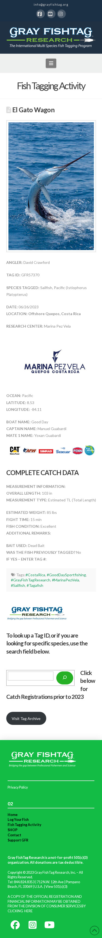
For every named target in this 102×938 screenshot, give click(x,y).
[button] (51, 63)
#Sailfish (18, 585)
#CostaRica (35, 574)
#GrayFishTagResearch (30, 580)
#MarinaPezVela (65, 580)
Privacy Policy (18, 787)
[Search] (64, 677)
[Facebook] (40, 13)
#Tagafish (35, 585)
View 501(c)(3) (56, 887)
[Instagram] (61, 13)
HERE (28, 911)
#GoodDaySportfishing (66, 574)
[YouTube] (51, 13)
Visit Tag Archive (26, 718)
